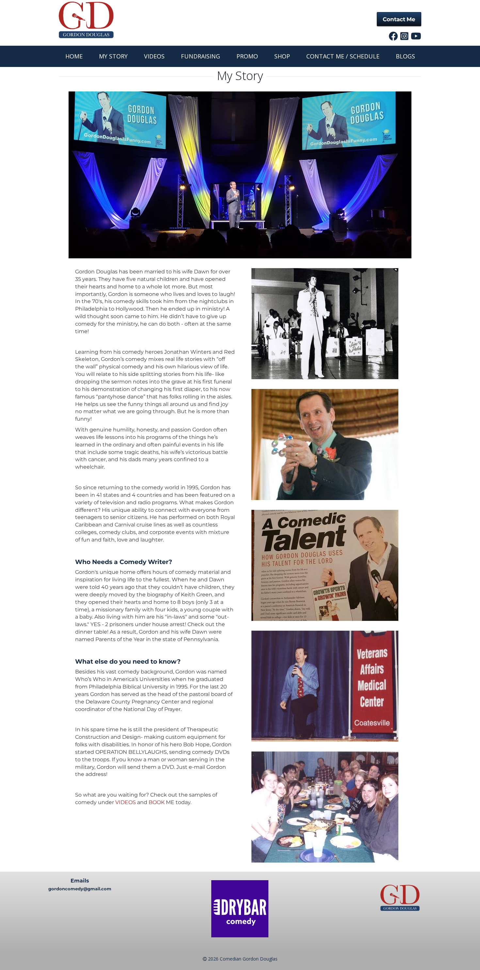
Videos (154, 56)
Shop (282, 56)
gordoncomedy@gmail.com (79, 888)
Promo (247, 56)
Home (74, 56)
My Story (113, 56)
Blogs (405, 56)
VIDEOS (125, 802)
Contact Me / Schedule (342, 56)
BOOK (157, 802)
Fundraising (200, 56)
